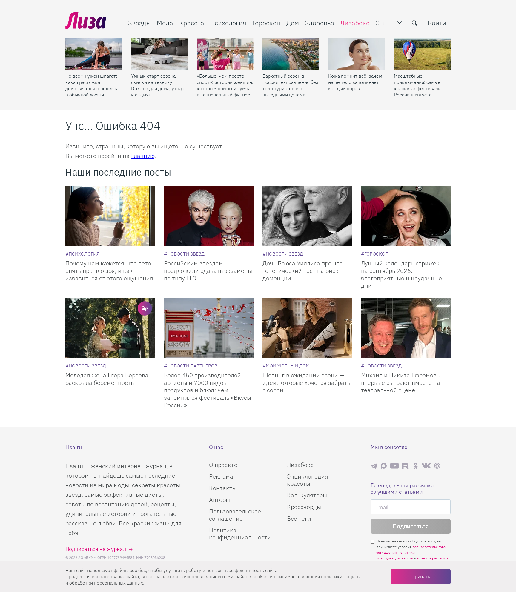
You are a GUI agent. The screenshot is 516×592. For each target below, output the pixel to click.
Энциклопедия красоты (307, 480)
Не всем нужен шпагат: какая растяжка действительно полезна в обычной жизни (92, 85)
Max (384, 466)
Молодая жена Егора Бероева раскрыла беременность (106, 379)
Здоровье (319, 23)
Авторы (219, 500)
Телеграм (374, 465)
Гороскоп (266, 23)
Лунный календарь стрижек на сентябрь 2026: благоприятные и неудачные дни (401, 274)
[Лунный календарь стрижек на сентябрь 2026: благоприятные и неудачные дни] (406, 216)
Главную (142, 156)
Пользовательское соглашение (235, 514)
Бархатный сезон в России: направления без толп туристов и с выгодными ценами (290, 85)
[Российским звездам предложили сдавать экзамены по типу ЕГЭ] (209, 216)
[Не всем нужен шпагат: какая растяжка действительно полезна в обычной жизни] (93, 54)
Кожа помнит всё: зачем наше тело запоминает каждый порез (355, 82)
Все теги (299, 518)
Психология (228, 23)
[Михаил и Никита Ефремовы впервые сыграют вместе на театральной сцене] (406, 328)
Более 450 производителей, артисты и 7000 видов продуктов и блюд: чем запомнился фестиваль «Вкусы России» (207, 390)
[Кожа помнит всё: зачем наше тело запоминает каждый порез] (356, 54)
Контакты (222, 488)
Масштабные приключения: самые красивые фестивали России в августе (417, 85)
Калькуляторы (307, 495)
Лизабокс (354, 23)
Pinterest (437, 466)
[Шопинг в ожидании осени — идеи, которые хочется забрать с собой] (307, 328)
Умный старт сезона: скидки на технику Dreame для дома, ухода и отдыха (157, 85)
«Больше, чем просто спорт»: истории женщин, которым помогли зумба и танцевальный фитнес (225, 85)
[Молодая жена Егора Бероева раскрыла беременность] (110, 328)
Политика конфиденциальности (240, 533)
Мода (165, 23)
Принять (420, 576)
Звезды (139, 23)
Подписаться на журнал (95, 548)
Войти (437, 23)
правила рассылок (433, 558)
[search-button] (414, 23)
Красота (191, 23)
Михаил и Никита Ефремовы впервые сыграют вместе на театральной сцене (401, 382)
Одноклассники (415, 466)
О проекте (223, 465)
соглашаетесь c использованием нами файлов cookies (208, 576)
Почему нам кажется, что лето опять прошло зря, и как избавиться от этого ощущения (109, 270)
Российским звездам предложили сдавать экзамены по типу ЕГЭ (208, 270)
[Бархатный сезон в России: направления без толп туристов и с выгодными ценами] (290, 54)
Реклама (221, 476)
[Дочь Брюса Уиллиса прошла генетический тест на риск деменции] (307, 216)
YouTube (394, 466)
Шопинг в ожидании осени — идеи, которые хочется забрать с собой (306, 382)
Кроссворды (304, 507)
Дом (292, 23)
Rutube (406, 466)
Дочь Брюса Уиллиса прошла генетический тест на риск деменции (302, 270)
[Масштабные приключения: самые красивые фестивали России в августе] (422, 54)
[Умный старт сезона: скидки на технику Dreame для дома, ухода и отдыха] (159, 54)
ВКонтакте (426, 465)
